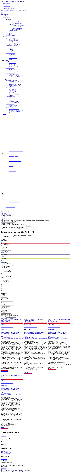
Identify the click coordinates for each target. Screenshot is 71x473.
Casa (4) (4, 246)
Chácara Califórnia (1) (7, 263)
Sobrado (11, 49)
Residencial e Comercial (14, 101)
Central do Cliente (5, 451)
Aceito (13, 223)
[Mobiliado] (4, 294)
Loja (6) (4, 255)
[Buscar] (1, 12)
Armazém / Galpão (13, 58)
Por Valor (8, 107)
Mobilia (2, 292)
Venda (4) (4, 240)
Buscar (2, 314)
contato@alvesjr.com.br (8, 8)
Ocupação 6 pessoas (13, 41)
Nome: (2, 441)
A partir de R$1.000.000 (14, 76)
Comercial (11, 50)
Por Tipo (8, 68)
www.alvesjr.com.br (18, 471)
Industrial (11, 51)
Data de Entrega (4, 304)
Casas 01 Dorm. (12, 89)
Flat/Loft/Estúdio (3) (6, 250)
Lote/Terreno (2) (5, 251)
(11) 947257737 (6, 6)
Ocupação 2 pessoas (13, 39)
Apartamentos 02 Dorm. (14, 81)
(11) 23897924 (6, 3)
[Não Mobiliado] (4, 295)
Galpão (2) (4, 259)
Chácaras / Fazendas (13, 105)
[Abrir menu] (1, 116)
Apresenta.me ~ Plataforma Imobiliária (9, 470)
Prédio (10, 56)
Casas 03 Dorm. (12, 91)
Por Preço (8, 73)
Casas (10, 48)
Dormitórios (3, 275)
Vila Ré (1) (4, 267)
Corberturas (11, 86)
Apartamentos (12, 46)
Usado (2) (4, 310)
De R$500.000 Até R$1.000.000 (16, 75)
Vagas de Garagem (5, 280)
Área (2, 283)
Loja (10, 55)
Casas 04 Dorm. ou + (13, 92)
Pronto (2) (4, 309)
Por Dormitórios (9, 61)
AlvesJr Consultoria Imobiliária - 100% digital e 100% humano (14, 10)
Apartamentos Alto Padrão (14, 85)
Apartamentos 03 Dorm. (14, 82)
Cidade (2, 269)
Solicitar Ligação (4, 444)
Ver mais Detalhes (4, 371)
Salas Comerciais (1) (6, 256)
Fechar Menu (9, 59)
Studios (10, 71)
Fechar (10, 314)
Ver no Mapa (3, 468)
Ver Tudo (13, 38)
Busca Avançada (4, 315)
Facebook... (3, 436)
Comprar (2, 369)
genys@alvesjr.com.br (5, 453)
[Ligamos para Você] (5, 211)
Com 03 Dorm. (12, 65)
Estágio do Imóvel (5, 307)
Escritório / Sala (12, 54)
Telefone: (3, 443)
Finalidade (3, 239)
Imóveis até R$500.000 (14, 74)
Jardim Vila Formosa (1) (7, 264)
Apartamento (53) (6, 244)
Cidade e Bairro (4, 260)
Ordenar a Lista (4, 311)
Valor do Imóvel (4, 298)
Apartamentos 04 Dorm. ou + (15, 84)
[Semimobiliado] (4, 293)
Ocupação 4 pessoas (13, 40)
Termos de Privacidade (5, 223)
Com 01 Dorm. (12, 63)
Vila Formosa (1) (6, 266)
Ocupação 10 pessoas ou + (15, 44)
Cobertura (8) (5, 247)
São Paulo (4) (5, 262)
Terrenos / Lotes (12, 106)
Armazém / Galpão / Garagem (15, 102)
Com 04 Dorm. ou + (13, 66)
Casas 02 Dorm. (12, 90)
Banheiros (3, 277)
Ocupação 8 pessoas (13, 43)
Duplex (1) (4, 248)
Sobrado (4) (4, 252)
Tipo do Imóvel (4, 242)
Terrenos (8, 104)
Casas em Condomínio (14, 94)
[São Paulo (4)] (7, 271)
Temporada (8, 38)
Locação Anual (9, 45)
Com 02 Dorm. (12, 64)
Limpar (6, 314)
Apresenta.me (4, 469)
